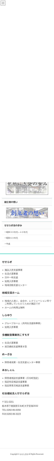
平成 (8, 244)
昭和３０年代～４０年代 (17, 232)
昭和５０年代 (12, 238)
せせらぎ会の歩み (13, 225)
